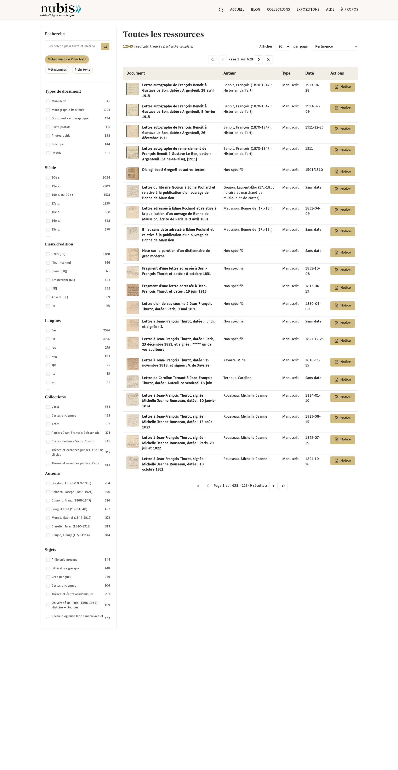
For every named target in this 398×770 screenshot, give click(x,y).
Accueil (237, 9)
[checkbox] (78, 101)
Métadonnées (57, 69)
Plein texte (82, 69)
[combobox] (78, 46)
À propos (349, 9)
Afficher (265, 46)
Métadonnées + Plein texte (67, 59)
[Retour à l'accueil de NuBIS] (60, 9)
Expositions (308, 9)
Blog (255, 9)
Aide (330, 9)
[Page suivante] (259, 59)
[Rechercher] (220, 9)
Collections (278, 9)
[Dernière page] (269, 59)
